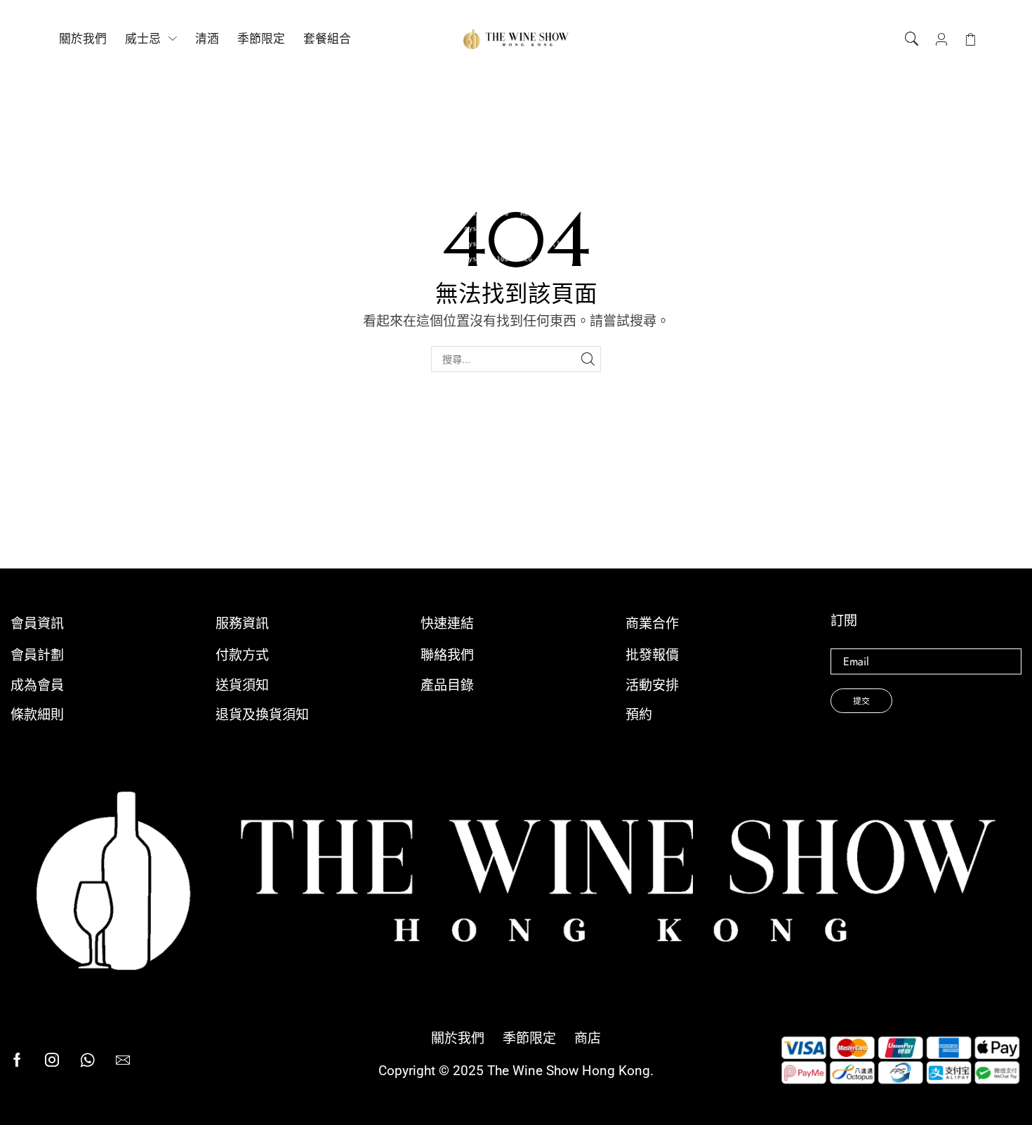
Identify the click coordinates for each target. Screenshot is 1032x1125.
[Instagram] (52, 1060)
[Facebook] (17, 1060)
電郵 (926, 661)
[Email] (123, 1060)
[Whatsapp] (87, 1060)
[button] (912, 40)
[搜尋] (588, 359)
